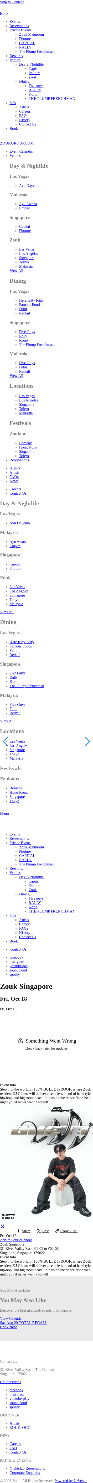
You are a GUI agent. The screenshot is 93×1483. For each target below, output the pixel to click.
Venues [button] (15, 60)
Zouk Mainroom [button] (31, 34)
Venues (15, 156)
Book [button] (14, 128)
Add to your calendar (16, 1240)
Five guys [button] (36, 86)
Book (8, 1327)
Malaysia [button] (26, 266)
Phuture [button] (25, 39)
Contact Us (18, 1452)
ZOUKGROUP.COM (17, 143)
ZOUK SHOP (20, 1427)
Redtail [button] (24, 313)
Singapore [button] (26, 258)
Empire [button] (24, 208)
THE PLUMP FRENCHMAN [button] (52, 99)
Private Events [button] (20, 30)
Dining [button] (24, 81)
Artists (14, 1423)
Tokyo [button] (24, 262)
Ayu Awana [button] (28, 204)
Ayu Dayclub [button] (29, 186)
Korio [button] (33, 94)
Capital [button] (34, 69)
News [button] (14, 481)
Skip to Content (12, 2)
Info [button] (13, 103)
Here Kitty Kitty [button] (31, 300)
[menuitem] (51, 21)
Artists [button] (24, 107)
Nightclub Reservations (27, 1468)
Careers (15, 1444)
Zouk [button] (33, 77)
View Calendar (11, 1318)
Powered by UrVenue (71, 1481)
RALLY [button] (25, 47)
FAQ (13, 1448)
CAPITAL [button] (27, 43)
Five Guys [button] (27, 332)
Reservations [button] (19, 26)
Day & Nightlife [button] (31, 64)
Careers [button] (25, 111)
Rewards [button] (16, 56)
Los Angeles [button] (28, 253)
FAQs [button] (23, 116)
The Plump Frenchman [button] (36, 51)
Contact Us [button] (27, 124)
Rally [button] (23, 336)
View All (16, 271)
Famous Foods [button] (30, 305)
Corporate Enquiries (25, 1473)
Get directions (10, 1382)
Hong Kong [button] (28, 447)
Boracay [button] (25, 443)
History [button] (24, 120)
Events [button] (15, 21)
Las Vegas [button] (27, 249)
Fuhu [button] (23, 309)
